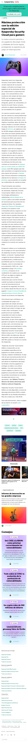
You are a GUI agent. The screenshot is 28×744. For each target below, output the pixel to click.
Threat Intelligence (6, 712)
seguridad (18, 430)
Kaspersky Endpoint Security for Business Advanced (13, 688)
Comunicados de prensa (15, 727)
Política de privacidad (6, 721)
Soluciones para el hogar (8, 650)
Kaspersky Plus (4, 657)
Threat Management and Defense (9, 702)
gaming (5, 17)
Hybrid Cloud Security (6, 707)
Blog (19, 726)
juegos (20, 425)
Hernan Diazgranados (10, 55)
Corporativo (4, 694)
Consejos (14, 537)
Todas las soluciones (6, 661)
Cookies (24, 722)
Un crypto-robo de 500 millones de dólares (14, 606)
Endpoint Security (5, 705)
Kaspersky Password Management (13, 206)
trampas (21, 173)
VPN (15, 333)
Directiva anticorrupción (16, 721)
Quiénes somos (10, 726)
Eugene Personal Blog (10, 731)
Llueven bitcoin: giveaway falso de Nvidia (14, 628)
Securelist (3, 731)
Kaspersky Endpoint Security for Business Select (12, 686)
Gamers (7, 425)
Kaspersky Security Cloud (11, 428)
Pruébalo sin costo (14, 14)
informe (10, 129)
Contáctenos (3, 726)
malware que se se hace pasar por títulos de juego (13, 166)
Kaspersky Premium (6, 659)
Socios (15, 726)
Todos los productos (6, 673)
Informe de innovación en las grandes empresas (13, 494)
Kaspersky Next (5, 681)
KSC (22, 428)
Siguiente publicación (8, 490)
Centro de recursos (5, 727)
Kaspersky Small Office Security (8, 669)
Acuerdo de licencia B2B (17, 722)
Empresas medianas (6, 677)
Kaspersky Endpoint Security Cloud (9, 671)
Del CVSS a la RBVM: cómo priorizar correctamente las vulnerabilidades (14, 544)
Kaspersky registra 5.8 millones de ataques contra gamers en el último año (11, 482)
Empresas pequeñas (6, 665)
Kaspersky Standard (6, 654)
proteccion (10, 430)
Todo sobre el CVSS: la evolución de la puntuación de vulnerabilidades (14, 577)
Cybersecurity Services (6, 700)
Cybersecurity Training (6, 710)
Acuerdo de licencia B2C (7, 722)
